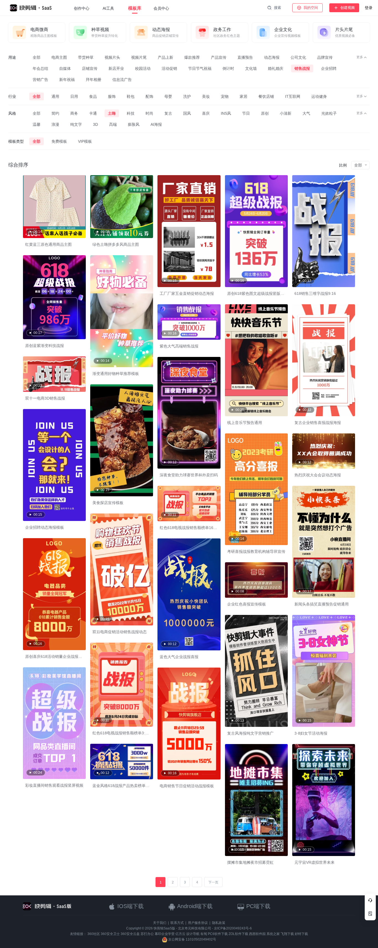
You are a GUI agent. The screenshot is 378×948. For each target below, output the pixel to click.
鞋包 (130, 96)
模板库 (134, 8)
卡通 (93, 113)
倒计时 (228, 68)
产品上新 (165, 57)
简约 (55, 113)
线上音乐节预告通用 (244, 422)
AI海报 (156, 124)
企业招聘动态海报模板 (44, 527)
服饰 (112, 96)
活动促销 (169, 68)
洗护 (187, 96)
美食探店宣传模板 (107, 502)
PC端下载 (257, 906)
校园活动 (143, 68)
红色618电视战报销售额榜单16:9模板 (192, 527)
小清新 (285, 113)
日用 (74, 96)
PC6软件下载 (218, 934)
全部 (36, 57)
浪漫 (55, 124)
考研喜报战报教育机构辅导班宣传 (256, 551)
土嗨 (112, 113)
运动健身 (319, 96)
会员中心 (161, 8)
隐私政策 (218, 923)
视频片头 (112, 57)
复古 (168, 113)
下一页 (213, 882)
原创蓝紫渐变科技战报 (44, 345)
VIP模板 (85, 141)
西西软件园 (257, 934)
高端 (113, 124)
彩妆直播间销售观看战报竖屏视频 (54, 785)
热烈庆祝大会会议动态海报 (317, 475)
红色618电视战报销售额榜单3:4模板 (123, 733)
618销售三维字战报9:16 (315, 293)
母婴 (168, 96)
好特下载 (301, 934)
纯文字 (76, 124)
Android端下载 (194, 906)
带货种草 (86, 57)
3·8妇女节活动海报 (310, 733)
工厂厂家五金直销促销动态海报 (187, 293)
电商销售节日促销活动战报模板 (187, 786)
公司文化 (298, 57)
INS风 (226, 113)
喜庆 (206, 113)
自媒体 (65, 68)
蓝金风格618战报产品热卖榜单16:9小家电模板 (132, 785)
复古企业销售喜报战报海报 (317, 422)
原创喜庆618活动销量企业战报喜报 (55, 656)
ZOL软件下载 (238, 934)
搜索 (277, 8)
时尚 (149, 113)
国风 (187, 113)
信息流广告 (122, 79)
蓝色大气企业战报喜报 (179, 657)
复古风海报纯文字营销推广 (250, 733)
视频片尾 (139, 57)
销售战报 (302, 68)
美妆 (206, 96)
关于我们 (159, 923)
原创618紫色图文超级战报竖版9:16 (257, 293)
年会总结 (40, 68)
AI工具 (108, 8)
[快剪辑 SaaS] (33, 7)
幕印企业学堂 (165, 934)
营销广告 (40, 79)
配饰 (149, 96)
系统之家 (273, 934)
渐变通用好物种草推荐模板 (115, 373)
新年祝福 (67, 79)
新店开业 (116, 68)
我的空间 (311, 8)
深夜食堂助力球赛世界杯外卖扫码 (189, 475)
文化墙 (251, 68)
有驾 (203, 934)
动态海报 (271, 57)
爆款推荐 (192, 57)
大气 (306, 113)
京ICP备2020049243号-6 (233, 928)
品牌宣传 (325, 57)
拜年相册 (93, 79)
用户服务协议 (198, 923)
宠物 (225, 96)
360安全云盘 (130, 934)
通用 (55, 96)
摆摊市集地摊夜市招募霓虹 (250, 862)
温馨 (36, 124)
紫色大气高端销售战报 (179, 346)
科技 (130, 113)
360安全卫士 (110, 934)
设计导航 (193, 934)
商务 (74, 113)
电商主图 (59, 57)
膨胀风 (133, 124)
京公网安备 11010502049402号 (191, 939)
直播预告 (245, 57)
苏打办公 (147, 934)
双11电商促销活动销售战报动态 (119, 632)
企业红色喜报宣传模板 (246, 604)
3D (95, 124)
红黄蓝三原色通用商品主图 (48, 244)
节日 (246, 113)
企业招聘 (328, 68)
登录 (368, 8)
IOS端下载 (130, 906)
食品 (93, 96)
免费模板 (59, 141)
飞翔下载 (287, 934)
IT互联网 (292, 96)
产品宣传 (218, 57)
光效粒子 (329, 113)
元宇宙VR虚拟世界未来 (314, 862)
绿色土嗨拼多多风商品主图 (115, 244)
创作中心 (81, 8)
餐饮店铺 (266, 96)
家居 (243, 96)
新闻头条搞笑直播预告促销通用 (321, 604)
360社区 (93, 934)
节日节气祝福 (199, 68)
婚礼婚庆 (275, 68)
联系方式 (177, 923)
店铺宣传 (89, 68)
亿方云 (180, 934)
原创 (265, 113)
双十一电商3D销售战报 (45, 398)
